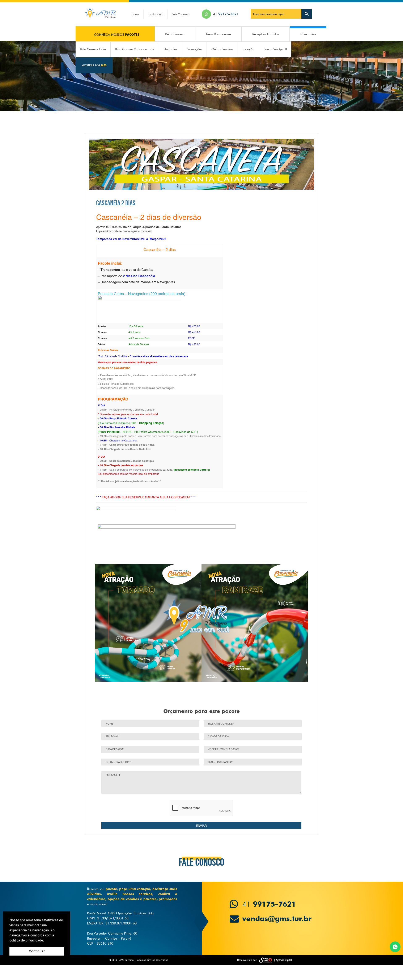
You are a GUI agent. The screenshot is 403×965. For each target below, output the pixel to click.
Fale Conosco (180, 14)
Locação (248, 49)
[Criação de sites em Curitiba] (265, 960)
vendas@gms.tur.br (273, 916)
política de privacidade (26, 940)
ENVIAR (201, 825)
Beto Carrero (174, 34)
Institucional (155, 14)
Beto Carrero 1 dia (93, 49)
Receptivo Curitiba (265, 34)
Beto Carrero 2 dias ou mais (134, 49)
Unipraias (170, 49)
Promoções (194, 49)
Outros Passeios (222, 49)
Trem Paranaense (218, 34)
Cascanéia (308, 34)
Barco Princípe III (275, 49)
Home (135, 14)
